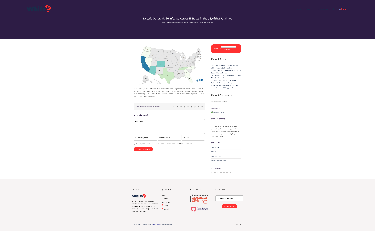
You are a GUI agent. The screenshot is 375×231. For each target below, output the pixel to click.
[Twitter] (215, 172)
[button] (333, 9)
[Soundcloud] (230, 172)
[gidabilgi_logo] (199, 195)
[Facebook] (212, 172)
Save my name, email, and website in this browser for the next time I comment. (164, 144)
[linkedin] (240, 224)
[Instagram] (218, 172)
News (214, 152)
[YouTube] (221, 172)
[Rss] (227, 172)
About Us (215, 147)
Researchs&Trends (219, 161)
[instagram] (237, 224)
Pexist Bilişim (157, 224)
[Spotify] (224, 172)
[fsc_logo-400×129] (199, 207)
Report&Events (217, 156)
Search (217, 49)
